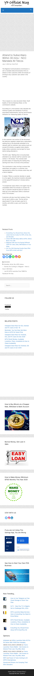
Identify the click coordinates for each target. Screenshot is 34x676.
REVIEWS (7, 262)
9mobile (6, 264)
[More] (19, 256)
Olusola (5, 662)
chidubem (6, 640)
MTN (17, 264)
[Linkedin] (10, 256)
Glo (15, 264)
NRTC (5, 658)
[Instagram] (16, 256)
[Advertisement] (17, 30)
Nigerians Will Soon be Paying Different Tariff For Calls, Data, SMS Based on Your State (18, 244)
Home (9, 671)
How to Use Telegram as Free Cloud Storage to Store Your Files (20, 600)
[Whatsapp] (13, 256)
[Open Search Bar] (31, 9)
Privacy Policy (21, 671)
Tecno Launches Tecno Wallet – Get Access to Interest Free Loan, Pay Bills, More (15, 647)
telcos (22, 264)
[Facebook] (4, 256)
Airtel (11, 264)
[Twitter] (7, 256)
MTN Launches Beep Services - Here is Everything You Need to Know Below (21, 614)
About (14, 671)
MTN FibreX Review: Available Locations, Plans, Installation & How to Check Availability (17, 341)
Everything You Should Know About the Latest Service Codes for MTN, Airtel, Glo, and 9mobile (18, 235)
